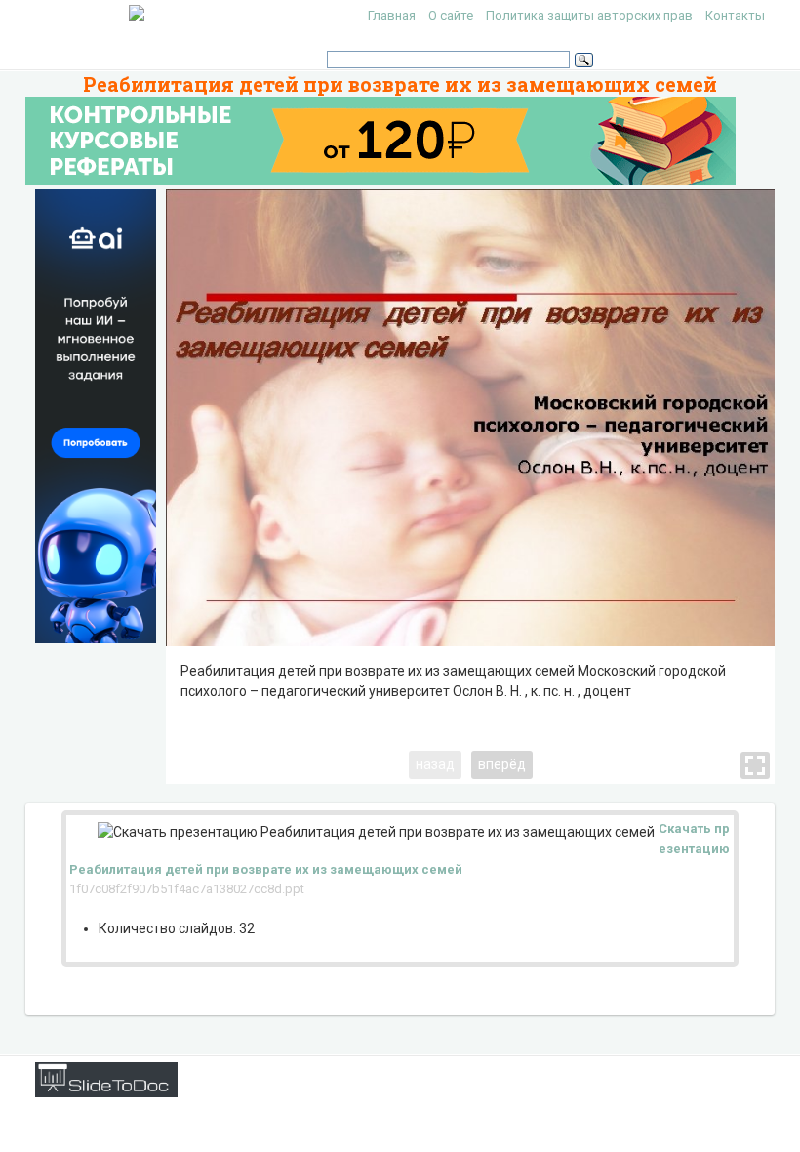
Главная (392, 15)
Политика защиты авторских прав (589, 15)
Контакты (735, 15)
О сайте (450, 15)
